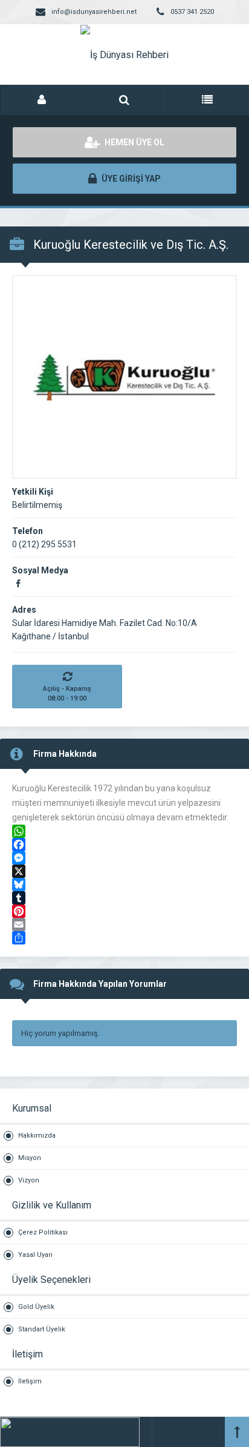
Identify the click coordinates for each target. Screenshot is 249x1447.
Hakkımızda (37, 1135)
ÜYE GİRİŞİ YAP (130, 178)
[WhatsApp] (124, 831)
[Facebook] (124, 844)
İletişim (30, 1381)
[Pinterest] (124, 911)
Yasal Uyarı (35, 1255)
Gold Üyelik (36, 1307)
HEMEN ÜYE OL (133, 142)
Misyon (29, 1158)
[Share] (124, 937)
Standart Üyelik (41, 1329)
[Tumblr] (124, 898)
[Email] (124, 924)
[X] (124, 871)
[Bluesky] (124, 884)
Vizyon (28, 1180)
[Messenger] (124, 858)
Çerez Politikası (43, 1232)
